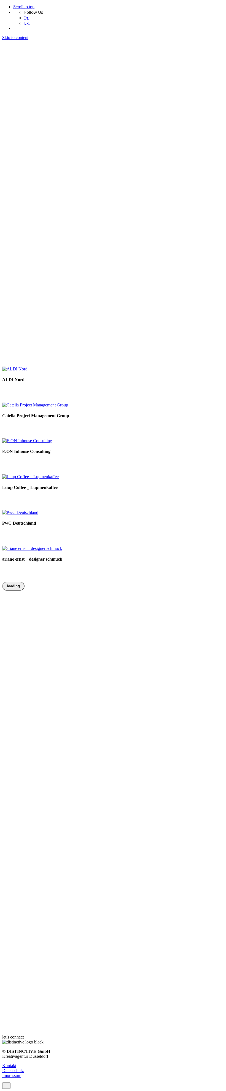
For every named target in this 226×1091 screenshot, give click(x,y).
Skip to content (15, 37)
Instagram (10, 290)
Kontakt (9, 1065)
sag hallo (28, 305)
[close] (6, 72)
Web (39, 498)
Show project (13, 395)
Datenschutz (13, 1070)
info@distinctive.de (19, 270)
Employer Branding (19, 390)
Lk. (27, 23)
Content (9, 426)
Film (42, 390)
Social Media (37, 426)
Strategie (57, 426)
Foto (51, 390)
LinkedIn (10, 295)
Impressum (11, 1075)
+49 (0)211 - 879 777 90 (23, 275)
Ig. (26, 17)
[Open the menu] (4, 316)
